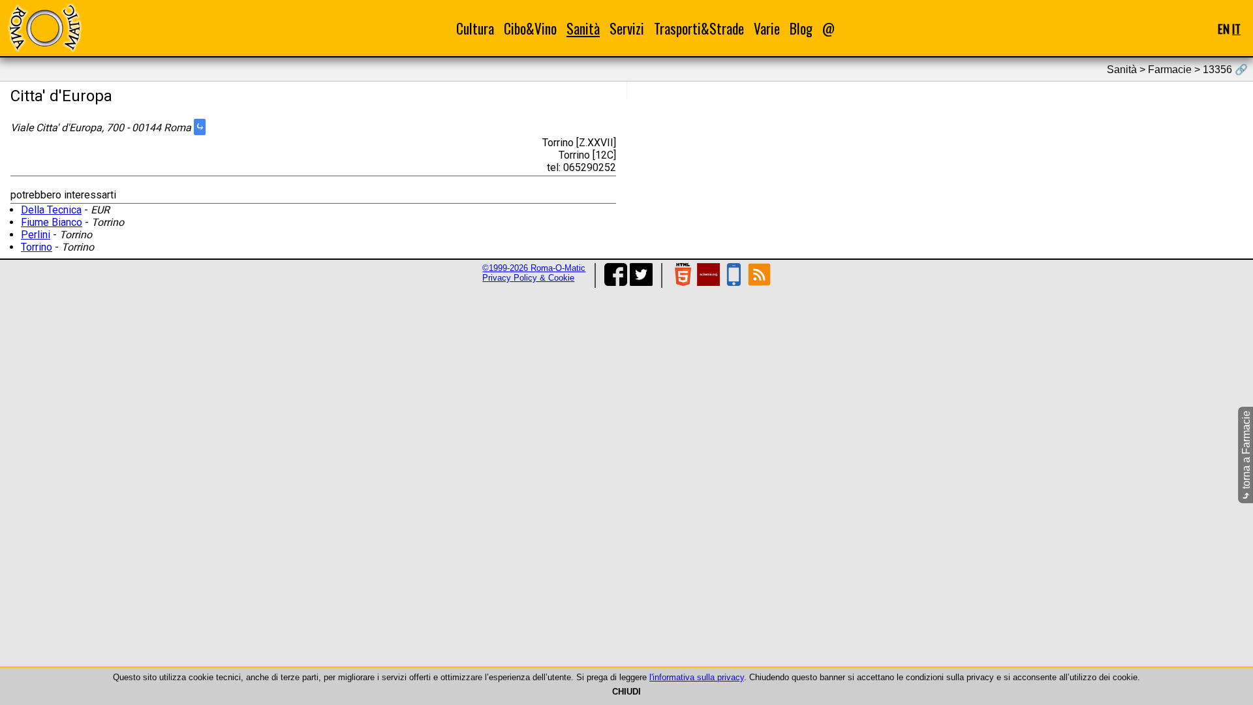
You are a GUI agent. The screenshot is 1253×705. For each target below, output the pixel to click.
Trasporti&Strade (699, 28)
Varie (767, 28)
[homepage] (44, 28)
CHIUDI (626, 692)
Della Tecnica (51, 210)
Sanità (583, 28)
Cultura (475, 28)
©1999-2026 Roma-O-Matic (533, 268)
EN (1224, 28)
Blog (801, 28)
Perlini (35, 234)
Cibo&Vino (530, 28)
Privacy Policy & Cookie (528, 278)
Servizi (627, 28)
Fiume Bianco (51, 222)
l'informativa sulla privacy (696, 677)
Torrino (36, 247)
